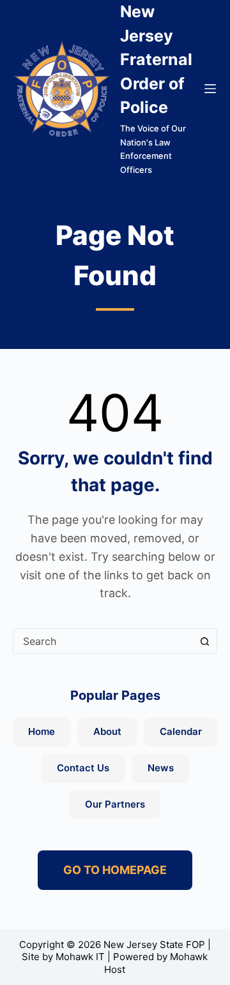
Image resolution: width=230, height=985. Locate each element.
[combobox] (102, 641)
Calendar (181, 731)
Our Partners (115, 804)
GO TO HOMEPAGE (115, 870)
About (107, 731)
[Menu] (210, 88)
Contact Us (83, 768)
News (161, 768)
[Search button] (204, 641)
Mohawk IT (80, 957)
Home (41, 731)
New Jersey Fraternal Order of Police (156, 59)
